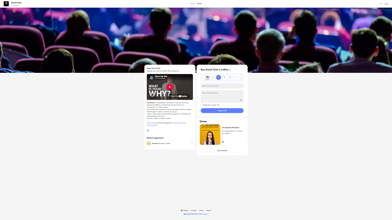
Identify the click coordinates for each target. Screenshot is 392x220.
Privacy (194, 210)
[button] (192, 3)
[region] (222, 90)
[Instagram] (148, 130)
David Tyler (16, 2)
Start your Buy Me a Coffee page (195, 214)
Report (208, 210)
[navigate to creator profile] (6, 3)
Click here (150, 123)
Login (386, 4)
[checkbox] (208, 105)
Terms (201, 210)
